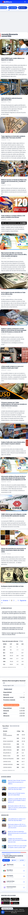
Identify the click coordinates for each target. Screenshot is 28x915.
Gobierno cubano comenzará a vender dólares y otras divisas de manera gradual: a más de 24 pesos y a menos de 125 (13, 330)
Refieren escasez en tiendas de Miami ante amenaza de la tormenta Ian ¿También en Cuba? (14, 181)
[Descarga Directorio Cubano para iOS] (5, 900)
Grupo (22, 860)
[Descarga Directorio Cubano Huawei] (14, 904)
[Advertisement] (14, 22)
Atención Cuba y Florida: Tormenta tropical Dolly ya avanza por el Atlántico (17, 782)
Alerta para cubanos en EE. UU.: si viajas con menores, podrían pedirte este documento (17, 807)
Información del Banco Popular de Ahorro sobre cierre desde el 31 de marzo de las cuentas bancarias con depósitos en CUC (13, 478)
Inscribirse (7, 860)
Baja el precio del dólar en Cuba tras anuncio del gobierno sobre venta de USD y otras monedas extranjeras (14, 254)
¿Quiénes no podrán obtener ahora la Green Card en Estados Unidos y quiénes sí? (17, 800)
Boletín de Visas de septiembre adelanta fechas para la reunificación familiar (17, 833)
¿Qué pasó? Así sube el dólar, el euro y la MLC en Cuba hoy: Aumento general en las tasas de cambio (14, 612)
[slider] (24, 223)
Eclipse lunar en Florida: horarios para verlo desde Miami (16, 794)
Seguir (14, 860)
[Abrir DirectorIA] (3, 912)
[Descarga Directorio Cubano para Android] (14, 900)
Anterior (4, 600)
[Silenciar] (21, 223)
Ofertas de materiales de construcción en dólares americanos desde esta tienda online (13, 550)
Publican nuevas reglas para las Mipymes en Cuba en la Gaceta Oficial (13, 633)
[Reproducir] (3, 223)
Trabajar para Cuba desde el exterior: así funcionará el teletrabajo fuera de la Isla (12, 628)
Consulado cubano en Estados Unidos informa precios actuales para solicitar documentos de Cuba (14, 617)
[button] (27, 436)
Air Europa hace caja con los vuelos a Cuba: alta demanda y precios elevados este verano (14, 623)
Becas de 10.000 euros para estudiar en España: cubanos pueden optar (17, 846)
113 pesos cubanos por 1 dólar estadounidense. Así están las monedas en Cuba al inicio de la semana (14, 404)
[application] (14, 223)
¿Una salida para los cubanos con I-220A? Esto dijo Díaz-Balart (17, 788)
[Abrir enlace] (4, 781)
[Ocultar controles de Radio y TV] (27, 431)
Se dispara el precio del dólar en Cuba (12, 586)
